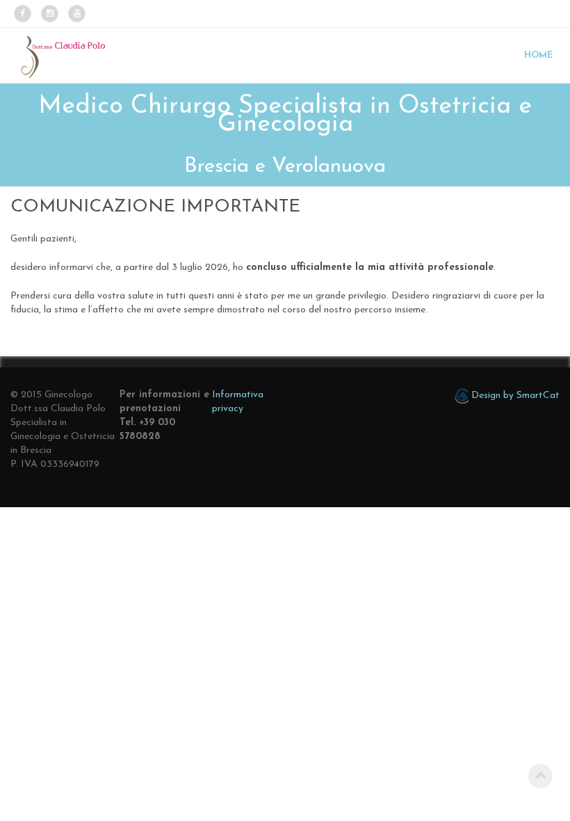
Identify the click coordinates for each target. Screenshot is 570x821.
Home (538, 55)
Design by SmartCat (514, 395)
